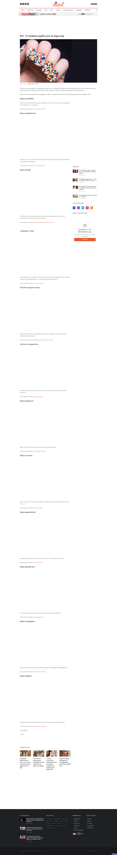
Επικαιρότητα (56, 821)
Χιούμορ (22, 734)
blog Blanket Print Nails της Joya (45, 222)
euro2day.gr (89, 823)
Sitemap (75, 827)
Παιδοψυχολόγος (50, 825)
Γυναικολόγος (50, 819)
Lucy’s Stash (39, 562)
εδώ (82, 14)
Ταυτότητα (76, 821)
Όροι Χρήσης (76, 825)
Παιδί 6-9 (54, 823)
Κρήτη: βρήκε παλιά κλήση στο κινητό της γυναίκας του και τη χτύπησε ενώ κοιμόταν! (87, 188)
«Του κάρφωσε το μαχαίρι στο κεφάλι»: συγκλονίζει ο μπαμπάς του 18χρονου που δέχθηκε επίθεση (34, 838)
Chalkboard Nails (41, 109)
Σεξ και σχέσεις (59, 825)
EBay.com (23, 504)
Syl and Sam (39, 508)
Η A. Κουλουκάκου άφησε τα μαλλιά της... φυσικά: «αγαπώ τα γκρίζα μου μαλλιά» (87, 172)
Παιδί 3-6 (49, 823)
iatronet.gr (89, 818)
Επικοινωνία (76, 823)
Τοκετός (65, 825)
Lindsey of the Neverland (45, 340)
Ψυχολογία (54, 827)
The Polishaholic (40, 165)
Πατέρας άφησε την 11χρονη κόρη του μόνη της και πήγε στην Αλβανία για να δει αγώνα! (35, 820)
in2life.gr (89, 821)
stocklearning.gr (90, 825)
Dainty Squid (39, 283)
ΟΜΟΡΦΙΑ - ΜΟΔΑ (34, 84)
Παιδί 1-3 (67, 821)
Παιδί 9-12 (59, 823)
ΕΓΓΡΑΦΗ (85, 239)
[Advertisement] (45, 787)
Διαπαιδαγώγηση (58, 819)
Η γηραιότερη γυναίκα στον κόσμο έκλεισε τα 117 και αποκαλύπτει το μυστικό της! (34, 829)
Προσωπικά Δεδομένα (78, 830)
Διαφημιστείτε (77, 818)
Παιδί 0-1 (62, 821)
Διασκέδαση (65, 819)
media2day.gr (90, 827)
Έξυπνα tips (49, 821)
